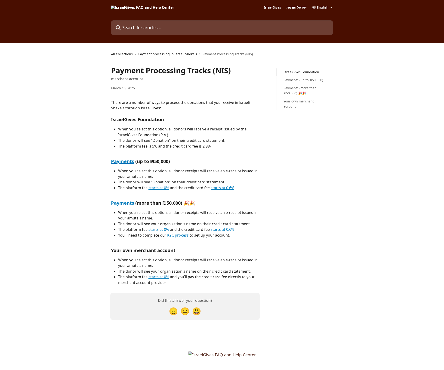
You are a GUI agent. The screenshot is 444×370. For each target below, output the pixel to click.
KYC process (178, 235)
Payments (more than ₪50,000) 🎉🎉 (300, 90)
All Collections (122, 54)
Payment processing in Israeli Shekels (167, 54)
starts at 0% (158, 187)
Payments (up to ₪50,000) (303, 80)
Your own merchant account (299, 103)
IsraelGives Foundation (301, 72)
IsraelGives (272, 7)
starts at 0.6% (222, 187)
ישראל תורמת (297, 7)
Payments (122, 161)
